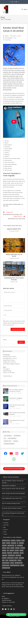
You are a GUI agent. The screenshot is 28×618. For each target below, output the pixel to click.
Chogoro (13, 540)
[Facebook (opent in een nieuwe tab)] (12, 1)
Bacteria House (6, 540)
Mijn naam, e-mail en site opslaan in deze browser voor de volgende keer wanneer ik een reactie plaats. (14, 323)
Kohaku (4, 550)
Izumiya (4, 548)
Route (4, 531)
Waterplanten (5, 565)
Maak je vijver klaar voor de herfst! (14, 255)
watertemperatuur (14, 565)
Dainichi (18, 540)
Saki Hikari (18, 555)
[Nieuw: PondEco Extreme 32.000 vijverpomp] (5, 414)
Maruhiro (9, 552)
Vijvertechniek (5, 562)
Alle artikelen (8, 19)
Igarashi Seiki (11, 545)
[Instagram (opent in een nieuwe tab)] (14, 1)
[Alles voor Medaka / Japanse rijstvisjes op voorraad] (5, 391)
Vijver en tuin (7, 441)
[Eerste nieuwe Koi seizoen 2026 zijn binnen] (5, 406)
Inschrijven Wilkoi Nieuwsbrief (14, 468)
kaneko (19, 204)
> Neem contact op (7, 376)
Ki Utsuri (22, 548)
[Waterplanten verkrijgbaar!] (5, 398)
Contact (5, 534)
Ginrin (3, 543)
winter (22, 565)
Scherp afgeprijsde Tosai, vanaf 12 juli (12, 498)
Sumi (3, 560)
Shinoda (4, 557)
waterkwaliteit (18, 562)
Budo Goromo (9, 204)
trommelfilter (12, 560)
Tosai (7, 560)
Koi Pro (17, 550)
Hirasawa (21, 543)
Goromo (15, 204)
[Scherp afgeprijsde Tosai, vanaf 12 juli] (5, 421)
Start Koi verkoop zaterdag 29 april (11, 503)
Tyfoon (19, 560)
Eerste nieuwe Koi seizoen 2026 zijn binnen (13, 488)
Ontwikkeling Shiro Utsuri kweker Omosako (14, 278)
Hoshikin (4, 545)
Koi (15, 38)
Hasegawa (13, 543)
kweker (21, 550)
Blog (4, 527)
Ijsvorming (20, 545)
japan (8, 548)
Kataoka (17, 548)
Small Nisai (5, 205)
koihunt (12, 550)
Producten (5, 522)
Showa (16, 557)
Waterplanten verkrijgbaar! (15, 398)
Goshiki (8, 543)
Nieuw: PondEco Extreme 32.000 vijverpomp (13, 493)
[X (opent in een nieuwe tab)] (10, 1)
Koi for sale (5, 525)
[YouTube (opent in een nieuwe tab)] (16, 1)
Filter (23, 540)
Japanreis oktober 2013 (14, 229)
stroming (21, 557)
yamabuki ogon (6, 567)
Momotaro (16, 552)
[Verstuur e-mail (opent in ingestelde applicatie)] (18, 1)
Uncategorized (12, 438)
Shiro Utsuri (10, 557)
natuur (21, 552)
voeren (12, 562)
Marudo (4, 552)
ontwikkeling (11, 555)
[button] (16, 614)
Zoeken (4, 339)
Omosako (4, 555)
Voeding (15, 441)
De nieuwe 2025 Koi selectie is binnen (12, 508)
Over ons (5, 529)
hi (17, 543)
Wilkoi (7, 36)
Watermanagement (9, 443)
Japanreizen (17, 435)
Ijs (15, 545)
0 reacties (8, 40)
